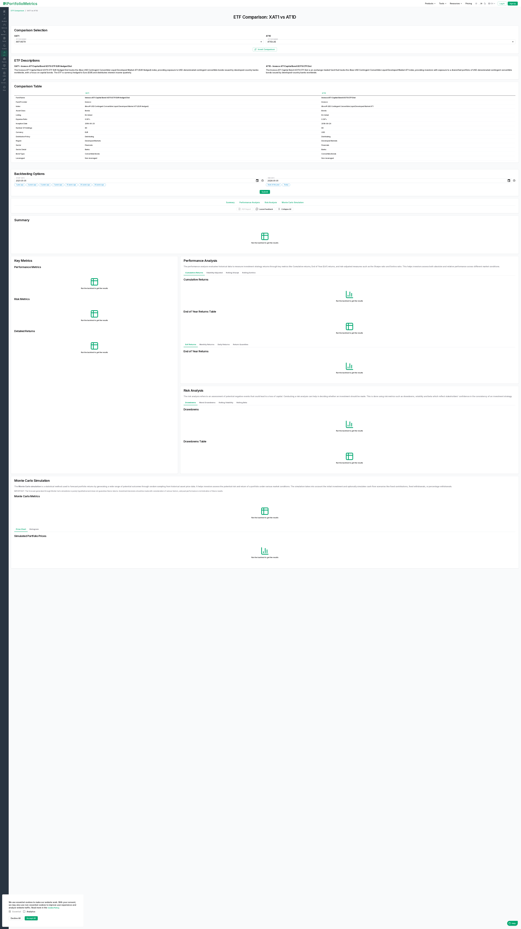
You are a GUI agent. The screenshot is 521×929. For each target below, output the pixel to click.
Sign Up (513, 3)
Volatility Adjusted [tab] (214, 273)
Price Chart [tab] (21, 529)
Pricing (469, 3)
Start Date (20, 178)
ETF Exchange (21, 39)
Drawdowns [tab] (190, 402)
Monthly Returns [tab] (206, 344)
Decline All (15, 918)
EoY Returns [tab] (190, 344)
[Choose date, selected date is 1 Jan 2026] (509, 180)
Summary (230, 202)
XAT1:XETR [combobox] (21, 42)
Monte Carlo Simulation (293, 202)
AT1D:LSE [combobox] (272, 42)
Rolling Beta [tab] (241, 402)
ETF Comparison (17, 11)
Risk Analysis (271, 202)
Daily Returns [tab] (224, 344)
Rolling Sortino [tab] (248, 273)
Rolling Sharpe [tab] (232, 273)
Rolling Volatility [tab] (226, 402)
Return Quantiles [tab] (240, 344)
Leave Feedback (266, 209)
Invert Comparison (266, 49)
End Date (271, 178)
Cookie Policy (53, 908)
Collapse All (286, 209)
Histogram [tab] (34, 529)
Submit (265, 192)
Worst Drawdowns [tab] (207, 402)
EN (492, 4)
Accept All (31, 918)
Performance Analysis (249, 202)
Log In (502, 3)
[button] (19, 184)
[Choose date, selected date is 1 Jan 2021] (257, 180)
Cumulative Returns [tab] (194, 273)
